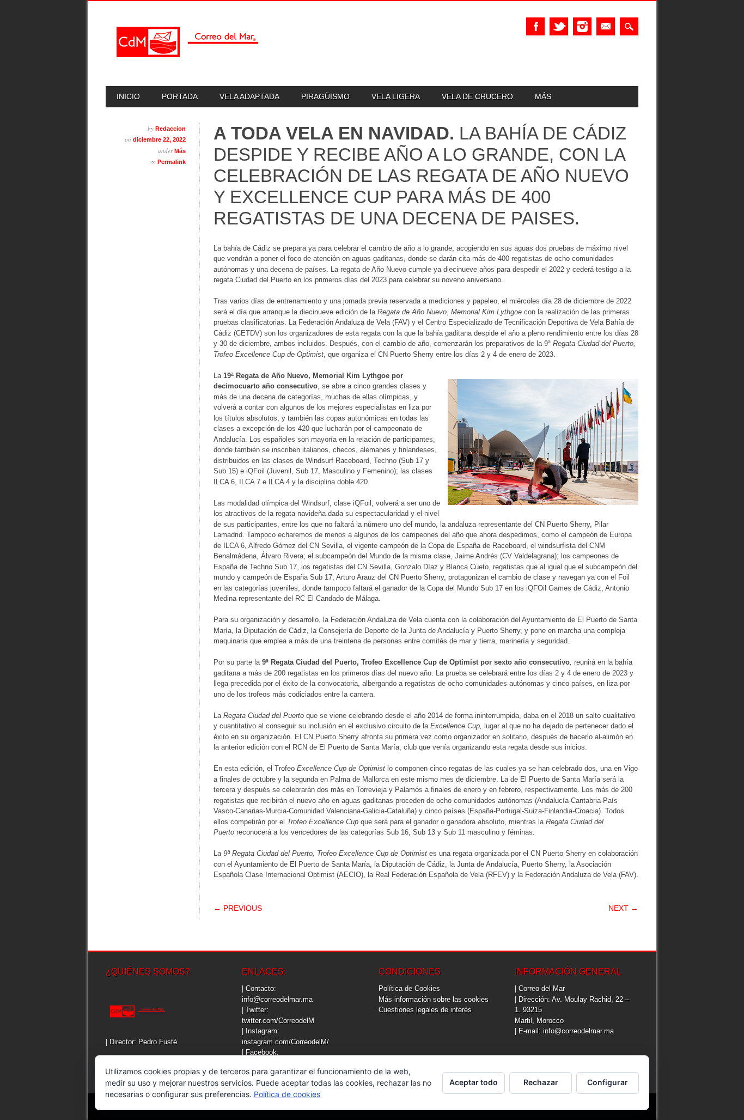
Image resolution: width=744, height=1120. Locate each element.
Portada (180, 96)
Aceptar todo (473, 1082)
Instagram (582, 26)
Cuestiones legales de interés (425, 1010)
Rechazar (540, 1082)
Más (543, 96)
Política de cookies (287, 1094)
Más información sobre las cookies (434, 999)
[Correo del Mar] (187, 67)
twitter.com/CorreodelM (278, 1020)
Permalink (171, 162)
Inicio (128, 96)
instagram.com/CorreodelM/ (285, 1042)
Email (605, 26)
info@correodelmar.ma (277, 999)
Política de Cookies (409, 988)
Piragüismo (325, 96)
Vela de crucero (477, 96)
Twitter (559, 26)
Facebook (535, 26)
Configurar (607, 1082)
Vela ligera (395, 96)
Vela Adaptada (249, 96)
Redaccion (170, 128)
